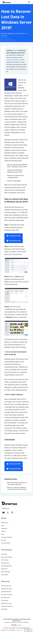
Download (4, 528)
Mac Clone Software (6, 557)
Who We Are (4, 522)
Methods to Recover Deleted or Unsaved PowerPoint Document (17, 488)
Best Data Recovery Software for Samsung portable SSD (17, 483)
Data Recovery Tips (6, 588)
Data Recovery (5, 563)
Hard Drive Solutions (7, 606)
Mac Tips (3, 540)
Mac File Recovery (6, 591)
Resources (5, 581)
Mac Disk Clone (5, 597)
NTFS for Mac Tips (6, 586)
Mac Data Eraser (5, 571)
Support (3, 531)
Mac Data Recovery (6, 566)
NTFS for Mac (5, 560)
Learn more (19, 630)
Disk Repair (4, 609)
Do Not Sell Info (5, 543)
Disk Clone (4, 554)
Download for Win (15, 236)
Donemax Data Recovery (13, 60)
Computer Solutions (6, 537)
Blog (2, 534)
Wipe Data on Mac (6, 603)
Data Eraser (4, 569)
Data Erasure (4, 600)
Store (2, 525)
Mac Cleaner (4, 574)
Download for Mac (15, 241)
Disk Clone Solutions (6, 594)
